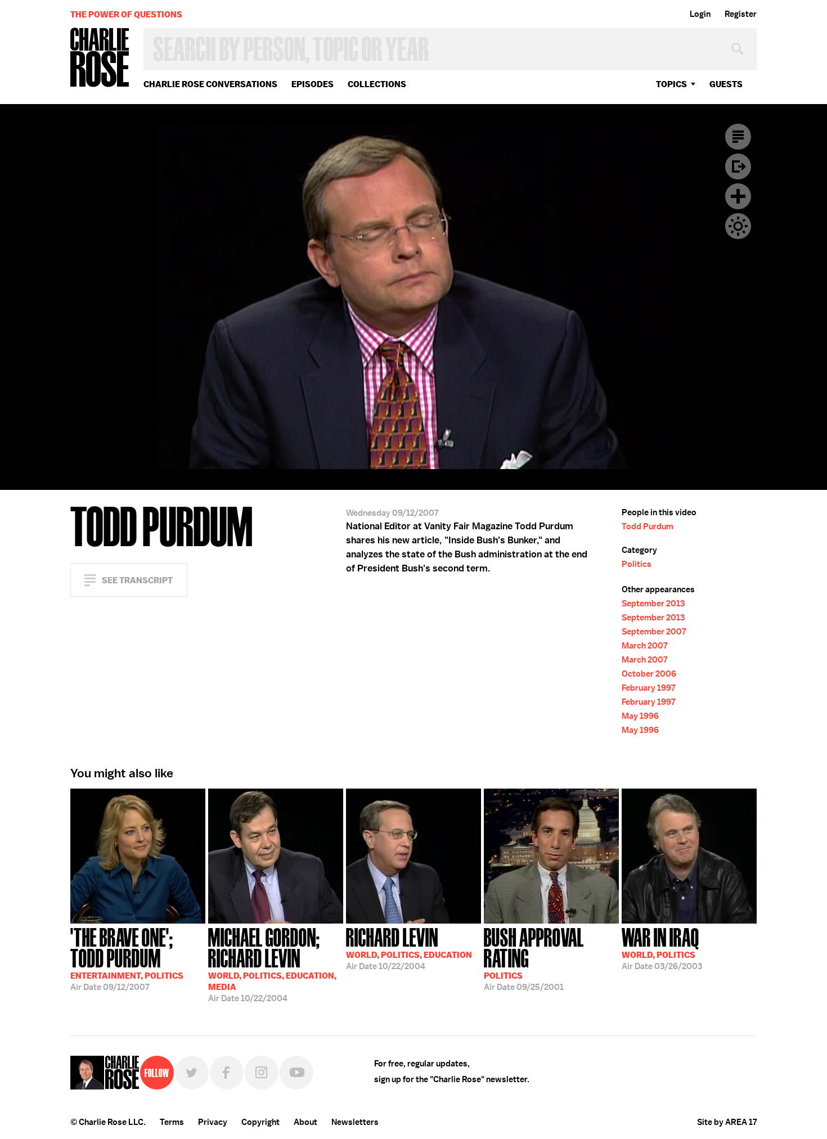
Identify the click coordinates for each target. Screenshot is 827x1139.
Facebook (227, 1073)
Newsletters (355, 1122)
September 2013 (653, 603)
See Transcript (137, 580)
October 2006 (649, 673)
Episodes (312, 84)
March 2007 (644, 645)
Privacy (212, 1122)
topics (671, 84)
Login (700, 14)
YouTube (296, 1073)
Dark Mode (738, 226)
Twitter (192, 1073)
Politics (636, 564)
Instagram (261, 1073)
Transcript (738, 137)
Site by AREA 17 (727, 1122)
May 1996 (640, 716)
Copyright (260, 1122)
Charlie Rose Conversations (210, 84)
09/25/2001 (534, 958)
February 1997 (648, 688)
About (305, 1122)
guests (726, 84)
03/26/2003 (662, 948)
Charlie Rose (100, 58)
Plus (738, 196)
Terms (172, 1122)
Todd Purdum (647, 526)
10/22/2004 (272, 964)
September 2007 (654, 631)
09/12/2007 (126, 958)
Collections (377, 84)
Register (741, 14)
